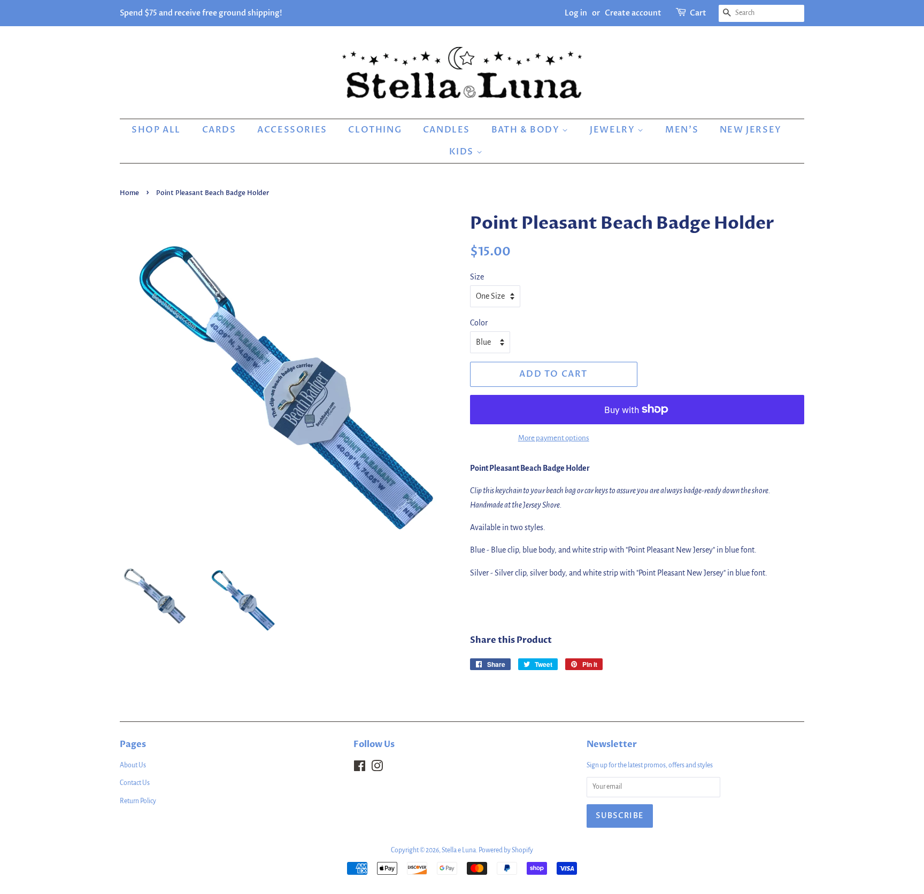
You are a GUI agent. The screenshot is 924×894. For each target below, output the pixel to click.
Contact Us (135, 783)
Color (479, 322)
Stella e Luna (459, 850)
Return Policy (138, 801)
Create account (633, 13)
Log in (576, 13)
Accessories (292, 130)
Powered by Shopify (506, 850)
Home (129, 193)
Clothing (375, 130)
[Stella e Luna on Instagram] (377, 768)
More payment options (553, 438)
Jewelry (613, 130)
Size (477, 277)
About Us (133, 765)
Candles (446, 130)
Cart (698, 13)
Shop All (156, 130)
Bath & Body (526, 130)
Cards (219, 130)
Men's (681, 130)
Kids (462, 152)
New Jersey (751, 130)
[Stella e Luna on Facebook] (359, 768)
